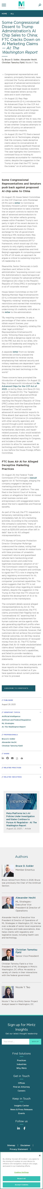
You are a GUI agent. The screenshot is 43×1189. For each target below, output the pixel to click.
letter (17, 203)
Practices (21, 1060)
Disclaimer (25, 1145)
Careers (21, 1091)
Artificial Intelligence (11, 716)
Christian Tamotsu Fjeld (13, 63)
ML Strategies (8, 723)
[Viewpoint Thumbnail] (21, 802)
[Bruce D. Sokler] (8, 871)
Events (21, 1113)
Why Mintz (21, 1068)
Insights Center (21, 1106)
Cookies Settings (21, 1172)
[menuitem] (5, 13)
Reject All (21, 1178)
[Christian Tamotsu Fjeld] (8, 954)
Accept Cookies (21, 1185)
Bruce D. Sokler (12, 60)
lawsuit (33, 478)
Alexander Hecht (29, 60)
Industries (21, 1064)
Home (4, 14)
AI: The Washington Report (14, 727)
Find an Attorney (21, 1087)
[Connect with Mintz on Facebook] (24, 1129)
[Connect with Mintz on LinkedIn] (18, 1129)
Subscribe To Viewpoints (16, 688)
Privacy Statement (19, 1149)
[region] (21, 1170)
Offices (21, 1083)
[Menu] (4, 5)
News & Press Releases (21, 1110)
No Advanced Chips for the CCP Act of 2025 (21, 386)
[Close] (39, 1155)
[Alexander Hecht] (8, 902)
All (12, 14)
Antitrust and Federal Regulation (16, 720)
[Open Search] (39, 5)
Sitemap (11, 1145)
